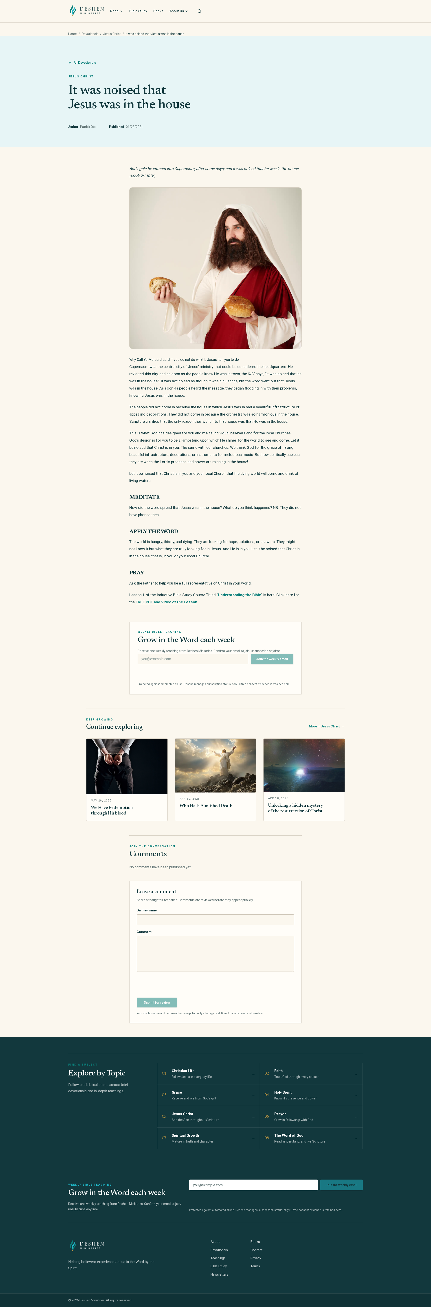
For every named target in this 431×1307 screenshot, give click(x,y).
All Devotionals (85, 62)
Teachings (218, 1258)
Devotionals (90, 34)
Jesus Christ (112, 34)
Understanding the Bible (239, 595)
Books (158, 11)
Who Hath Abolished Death (206, 806)
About (215, 1242)
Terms (255, 1266)
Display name (147, 910)
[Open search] (200, 11)
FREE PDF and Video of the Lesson (166, 602)
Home (72, 34)
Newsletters (219, 1274)
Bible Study (138, 11)
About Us (176, 11)
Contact (256, 1250)
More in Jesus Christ (327, 726)
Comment (144, 932)
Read (114, 11)
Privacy (256, 1258)
